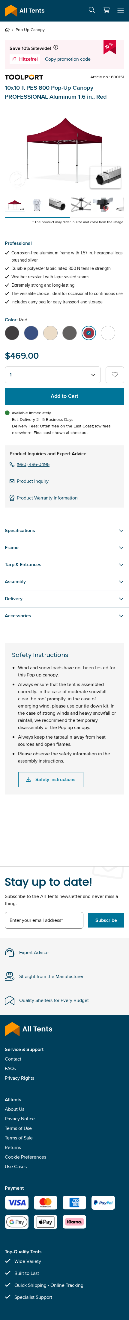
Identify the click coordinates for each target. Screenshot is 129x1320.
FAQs (10, 1068)
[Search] (91, 11)
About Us (14, 1109)
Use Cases (16, 1166)
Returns (13, 1147)
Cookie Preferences (25, 1157)
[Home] (8, 29)
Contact (13, 1058)
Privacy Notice (20, 1118)
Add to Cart (64, 396)
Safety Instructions (55, 779)
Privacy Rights (19, 1078)
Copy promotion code (68, 59)
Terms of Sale (19, 1137)
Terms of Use (18, 1128)
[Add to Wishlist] (115, 374)
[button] (106, 10)
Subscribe (106, 920)
